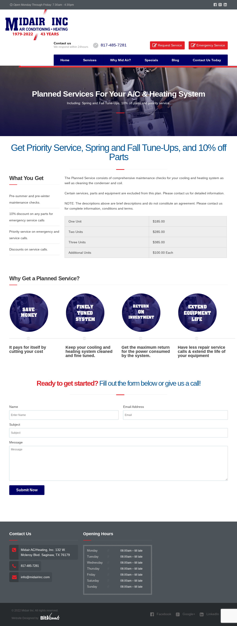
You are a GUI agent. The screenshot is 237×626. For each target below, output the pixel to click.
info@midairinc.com (35, 577)
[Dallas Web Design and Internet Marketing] (49, 616)
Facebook (163, 614)
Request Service (170, 45)
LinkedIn (212, 614)
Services (90, 60)
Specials (151, 60)
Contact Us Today (207, 60)
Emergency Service (210, 45)
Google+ (188, 614)
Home (64, 60)
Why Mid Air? (120, 60)
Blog (175, 60)
